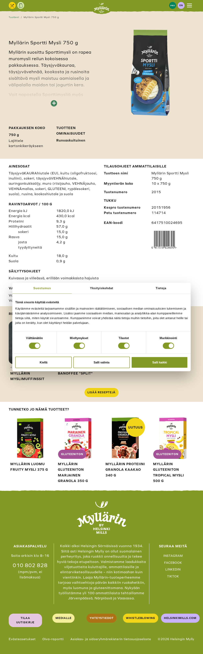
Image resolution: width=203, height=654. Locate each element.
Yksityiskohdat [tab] (101, 288)
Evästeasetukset (22, 639)
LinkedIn (173, 569)
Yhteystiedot (102, 618)
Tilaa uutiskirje (25, 620)
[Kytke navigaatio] (189, 5)
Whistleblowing (140, 618)
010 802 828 (30, 565)
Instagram (173, 555)
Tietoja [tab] (161, 288)
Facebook (173, 562)
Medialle (64, 618)
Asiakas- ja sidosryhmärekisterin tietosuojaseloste (110, 639)
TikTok (173, 576)
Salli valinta (101, 362)
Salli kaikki (159, 362)
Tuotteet (14, 17)
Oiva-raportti (53, 639)
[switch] (79, 346)
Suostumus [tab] (42, 288)
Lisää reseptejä (101, 392)
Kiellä (43, 362)
